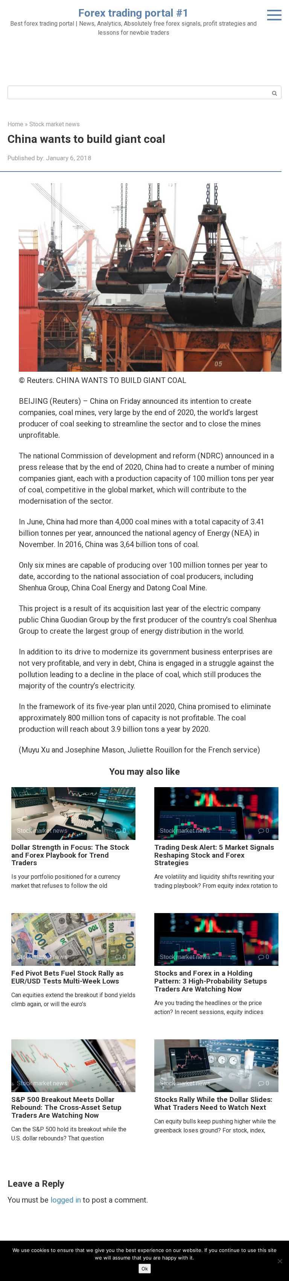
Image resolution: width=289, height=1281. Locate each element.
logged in (65, 1199)
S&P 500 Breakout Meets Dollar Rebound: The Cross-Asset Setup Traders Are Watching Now (66, 1107)
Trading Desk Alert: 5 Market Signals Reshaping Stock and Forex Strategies (214, 855)
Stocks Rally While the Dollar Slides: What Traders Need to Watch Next (213, 1103)
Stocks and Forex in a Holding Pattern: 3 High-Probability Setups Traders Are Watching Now (210, 981)
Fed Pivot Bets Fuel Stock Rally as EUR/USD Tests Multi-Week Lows (67, 977)
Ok (144, 1269)
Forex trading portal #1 (133, 13)
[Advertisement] (144, 60)
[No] (279, 1261)
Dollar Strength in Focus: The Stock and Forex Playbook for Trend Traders (70, 855)
